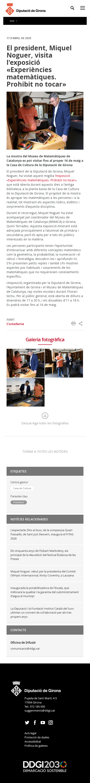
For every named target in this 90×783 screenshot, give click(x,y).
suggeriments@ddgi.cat (39, 710)
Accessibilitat (32, 741)
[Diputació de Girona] (26, 8)
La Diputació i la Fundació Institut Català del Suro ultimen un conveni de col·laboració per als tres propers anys (42, 613)
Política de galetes (36, 746)
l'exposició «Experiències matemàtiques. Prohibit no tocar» (41, 178)
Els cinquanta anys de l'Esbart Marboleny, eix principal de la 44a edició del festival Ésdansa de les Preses (43, 555)
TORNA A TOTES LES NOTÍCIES (45, 451)
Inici (12, 20)
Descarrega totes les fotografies (45, 423)
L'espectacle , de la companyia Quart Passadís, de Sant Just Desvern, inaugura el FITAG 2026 (41, 534)
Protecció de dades (36, 737)
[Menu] (83, 8)
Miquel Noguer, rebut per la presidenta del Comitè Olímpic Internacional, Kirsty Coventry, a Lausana (43, 573)
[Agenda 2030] (45, 766)
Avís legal (30, 733)
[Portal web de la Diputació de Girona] (36, 687)
